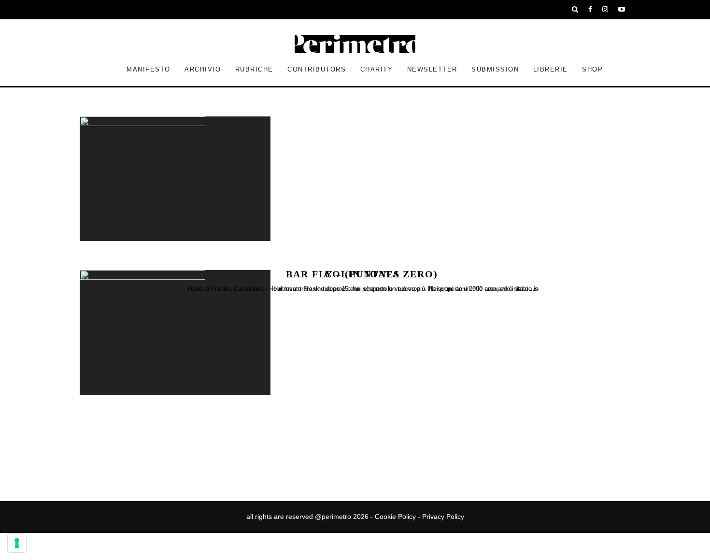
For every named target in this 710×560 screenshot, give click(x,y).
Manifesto (148, 69)
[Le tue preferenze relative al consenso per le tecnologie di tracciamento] (17, 543)
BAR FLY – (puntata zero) (362, 273)
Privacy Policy (443, 516)
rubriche (254, 69)
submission (495, 69)
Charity (376, 69)
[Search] (575, 9)
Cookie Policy (395, 516)
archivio (203, 69)
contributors (316, 69)
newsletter (432, 69)
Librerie (550, 69)
